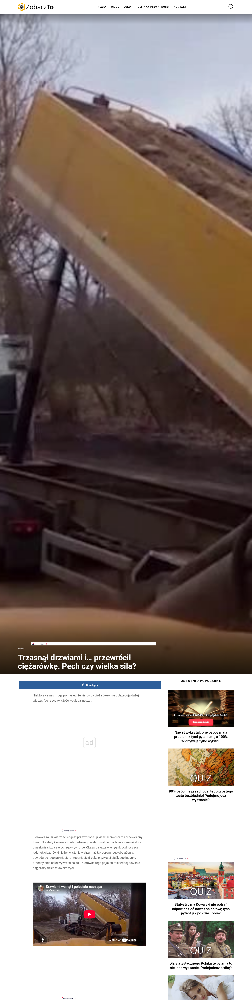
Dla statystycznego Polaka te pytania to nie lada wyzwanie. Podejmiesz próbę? (201, 965)
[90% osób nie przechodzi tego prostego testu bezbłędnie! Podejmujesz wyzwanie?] (201, 767)
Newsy (102, 6)
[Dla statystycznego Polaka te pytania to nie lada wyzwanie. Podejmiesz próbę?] (201, 939)
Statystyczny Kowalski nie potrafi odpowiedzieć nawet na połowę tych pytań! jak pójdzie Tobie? (201, 908)
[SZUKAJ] (231, 7)
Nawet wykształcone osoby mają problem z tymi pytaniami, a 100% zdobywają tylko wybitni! (201, 736)
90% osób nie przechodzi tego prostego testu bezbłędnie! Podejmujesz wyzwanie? (201, 795)
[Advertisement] (93, 634)
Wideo (115, 6)
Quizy (127, 6)
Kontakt (180, 6)
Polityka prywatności (153, 6)
